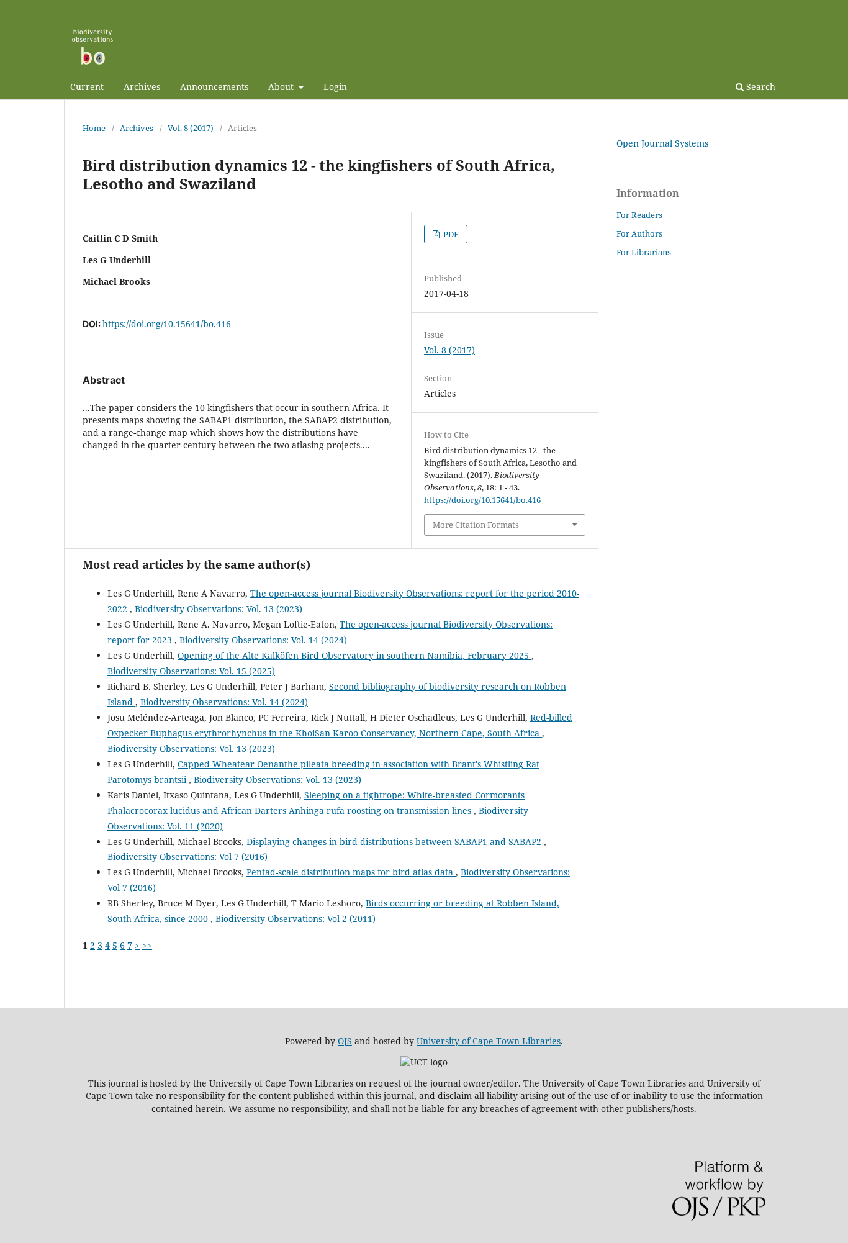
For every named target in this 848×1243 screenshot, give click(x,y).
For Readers (639, 214)
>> (147, 945)
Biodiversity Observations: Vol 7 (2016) (187, 856)
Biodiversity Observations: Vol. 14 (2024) (263, 640)
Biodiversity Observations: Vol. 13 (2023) (218, 609)
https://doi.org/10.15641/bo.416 (166, 324)
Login (335, 87)
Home (94, 127)
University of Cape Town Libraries (489, 1041)
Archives (142, 87)
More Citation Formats (476, 524)
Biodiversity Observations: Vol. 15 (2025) (191, 671)
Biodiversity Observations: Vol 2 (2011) (295, 918)
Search (759, 87)
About (282, 87)
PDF (450, 234)
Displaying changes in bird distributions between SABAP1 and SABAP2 (395, 842)
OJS (345, 1041)
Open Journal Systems (662, 143)
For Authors (639, 233)
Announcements (214, 87)
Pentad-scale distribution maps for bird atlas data (351, 872)
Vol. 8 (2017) (191, 127)
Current (87, 87)
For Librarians (643, 252)
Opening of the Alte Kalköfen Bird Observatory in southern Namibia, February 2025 (354, 655)
